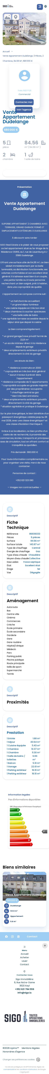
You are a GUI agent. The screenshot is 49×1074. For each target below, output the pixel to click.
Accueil (6, 51)
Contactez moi (24, 102)
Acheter (24, 957)
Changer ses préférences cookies (19, 1059)
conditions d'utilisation (28, 1069)
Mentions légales (31, 1048)
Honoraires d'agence (14, 1051)
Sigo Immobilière (24, 979)
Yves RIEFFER (24, 90)
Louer (24, 960)
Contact (24, 964)
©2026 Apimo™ (11, 1048)
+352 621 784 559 (24, 989)
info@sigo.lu (24, 992)
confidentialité (9, 1069)
